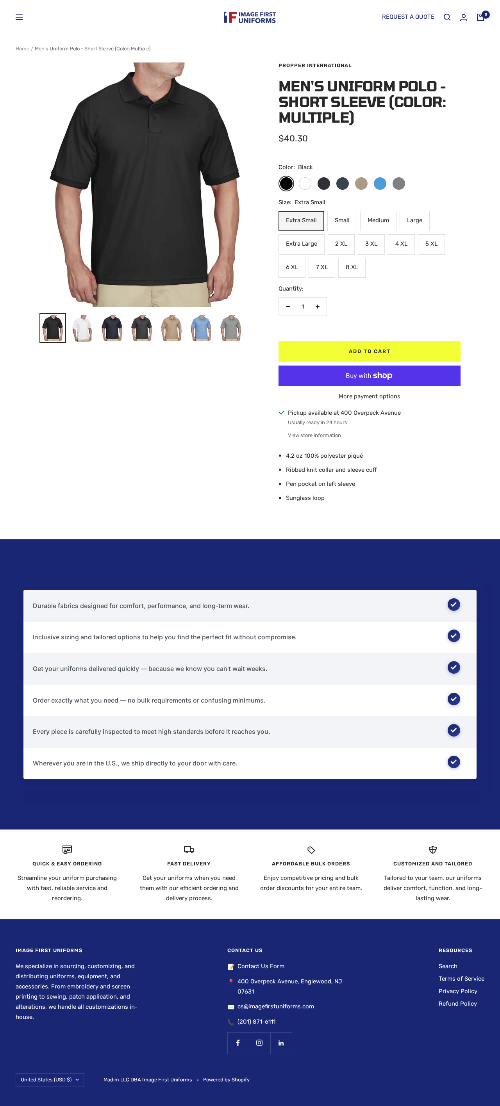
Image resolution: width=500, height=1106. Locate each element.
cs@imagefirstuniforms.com (276, 1006)
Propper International (315, 65)
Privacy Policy (458, 991)
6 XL (292, 267)
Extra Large (301, 243)
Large (414, 220)
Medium (378, 220)
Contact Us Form (261, 966)
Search (448, 966)
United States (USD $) (46, 1080)
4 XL (401, 243)
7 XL (322, 267)
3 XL (371, 243)
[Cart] (480, 17)
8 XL (352, 267)
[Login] (463, 17)
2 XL (341, 243)
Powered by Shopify (226, 1080)
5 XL (431, 243)
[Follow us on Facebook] (238, 1043)
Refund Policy (458, 1003)
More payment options (369, 396)
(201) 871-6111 (256, 1021)
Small (342, 220)
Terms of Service (461, 978)
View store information (314, 435)
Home (22, 49)
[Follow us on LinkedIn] (281, 1043)
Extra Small (301, 220)
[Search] (447, 17)
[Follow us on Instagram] (259, 1043)
